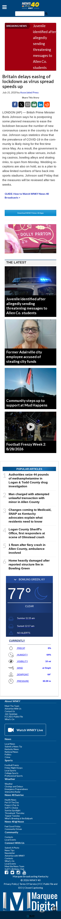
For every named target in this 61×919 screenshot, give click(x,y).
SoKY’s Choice (11, 808)
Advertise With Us (13, 708)
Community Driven (13, 829)
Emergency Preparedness (16, 789)
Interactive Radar (12, 792)
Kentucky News (12, 749)
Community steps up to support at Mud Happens (26, 402)
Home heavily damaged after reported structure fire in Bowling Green (29, 564)
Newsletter (10, 853)
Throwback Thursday (14, 813)
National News (11, 752)
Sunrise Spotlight (12, 810)
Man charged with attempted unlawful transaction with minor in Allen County (29, 498)
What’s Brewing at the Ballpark (19, 818)
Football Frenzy (12, 765)
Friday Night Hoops (14, 768)
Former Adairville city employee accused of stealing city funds (24, 357)
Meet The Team (12, 706)
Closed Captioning (33, 887)
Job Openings (11, 714)
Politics (8, 754)
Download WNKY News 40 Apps (30, 213)
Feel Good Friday (12, 826)
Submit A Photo (12, 847)
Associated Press (29, 92)
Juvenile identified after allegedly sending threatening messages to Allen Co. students (44, 47)
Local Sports (10, 770)
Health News (10, 800)
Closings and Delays (14, 786)
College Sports (11, 773)
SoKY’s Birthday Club (14, 869)
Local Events (10, 839)
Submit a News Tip (13, 746)
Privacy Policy (11, 884)
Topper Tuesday (12, 816)
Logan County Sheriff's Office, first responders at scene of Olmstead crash (27, 533)
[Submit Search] (46, 13)
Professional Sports (14, 776)
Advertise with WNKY (15, 855)
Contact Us (10, 711)
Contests (9, 837)
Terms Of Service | (28, 884)
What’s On (9, 719)
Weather (9, 784)
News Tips (9, 850)
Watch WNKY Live (29, 730)
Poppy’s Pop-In (12, 805)
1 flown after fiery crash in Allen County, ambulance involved (27, 548)
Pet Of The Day (12, 802)
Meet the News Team (14, 866)
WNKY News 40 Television (30, 5)
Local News (10, 744)
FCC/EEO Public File (14, 716)
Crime (7, 757)
